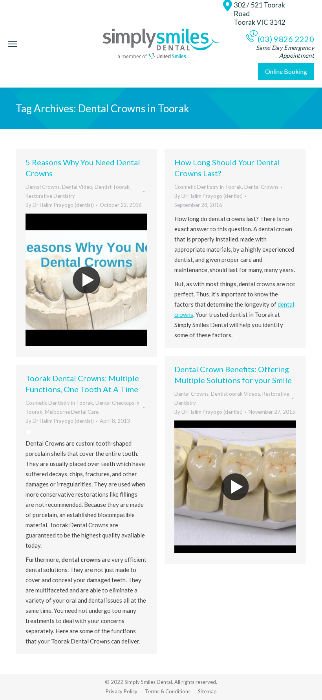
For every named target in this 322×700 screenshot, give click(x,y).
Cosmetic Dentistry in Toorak (208, 187)
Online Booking (286, 71)
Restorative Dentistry (50, 196)
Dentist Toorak (112, 187)
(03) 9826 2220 (286, 39)
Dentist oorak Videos (235, 394)
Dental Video (77, 187)
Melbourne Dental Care (72, 412)
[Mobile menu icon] (12, 44)
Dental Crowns (43, 187)
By (60, 205)
